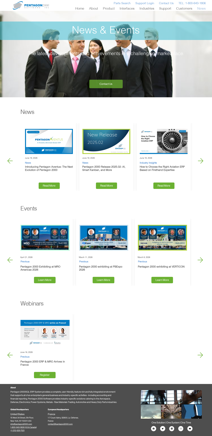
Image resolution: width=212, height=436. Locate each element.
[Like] (153, 428)
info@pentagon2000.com (21, 424)
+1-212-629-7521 (17, 430)
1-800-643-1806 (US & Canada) (23, 427)
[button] (197, 415)
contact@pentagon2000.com (60, 424)
